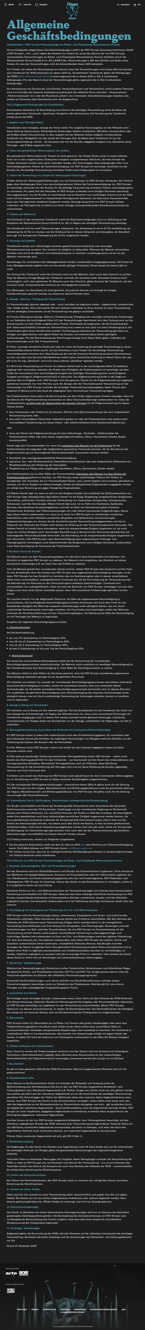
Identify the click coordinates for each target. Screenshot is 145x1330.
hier (83, 844)
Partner (65, 1309)
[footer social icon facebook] (68, 1320)
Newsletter (49, 1309)
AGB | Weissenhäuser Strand (34, 76)
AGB (124, 1309)
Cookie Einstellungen (72, 1312)
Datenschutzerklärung (103, 1309)
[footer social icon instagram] (76, 1320)
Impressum (80, 1309)
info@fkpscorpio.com (80, 848)
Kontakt (22, 1309)
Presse (34, 1309)
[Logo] (11, 1290)
